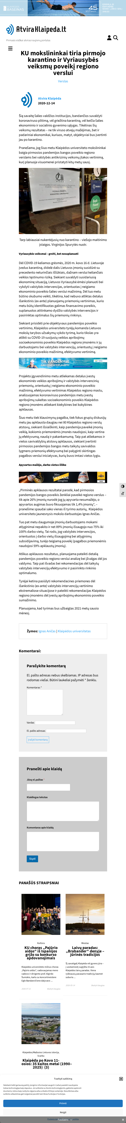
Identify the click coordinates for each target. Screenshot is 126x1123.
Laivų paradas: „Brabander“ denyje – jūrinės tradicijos (85, 951)
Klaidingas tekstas (37, 797)
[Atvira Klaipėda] (36, 34)
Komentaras (34, 687)
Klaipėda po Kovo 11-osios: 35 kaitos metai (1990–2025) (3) (46, 1064)
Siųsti (32, 859)
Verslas (63, 81)
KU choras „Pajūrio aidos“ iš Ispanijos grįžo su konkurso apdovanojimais (41, 953)
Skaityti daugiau (53, 989)
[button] (121, 1079)
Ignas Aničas (47, 631)
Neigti (63, 1112)
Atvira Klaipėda (49, 98)
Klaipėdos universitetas (74, 631)
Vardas (30, 722)
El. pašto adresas (36, 731)
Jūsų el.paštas (36, 779)
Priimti (63, 1103)
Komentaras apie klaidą (40, 827)
